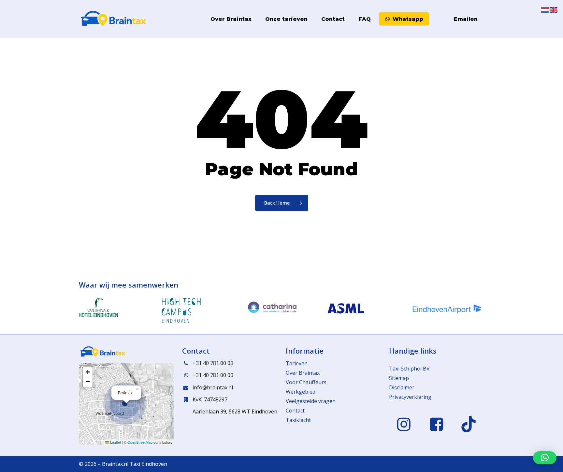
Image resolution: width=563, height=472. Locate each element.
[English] (443, 19)
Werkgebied (300, 391)
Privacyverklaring (410, 396)
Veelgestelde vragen (311, 401)
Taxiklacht (298, 420)
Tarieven (297, 363)
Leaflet (115, 442)
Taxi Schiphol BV (409, 368)
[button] (126, 404)
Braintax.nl (115, 463)
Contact (295, 410)
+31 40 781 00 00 (213, 363)
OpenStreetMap (139, 442)
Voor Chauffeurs (306, 382)
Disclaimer (401, 387)
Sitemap (399, 378)
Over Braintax (303, 372)
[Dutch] (434, 19)
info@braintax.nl (213, 387)
